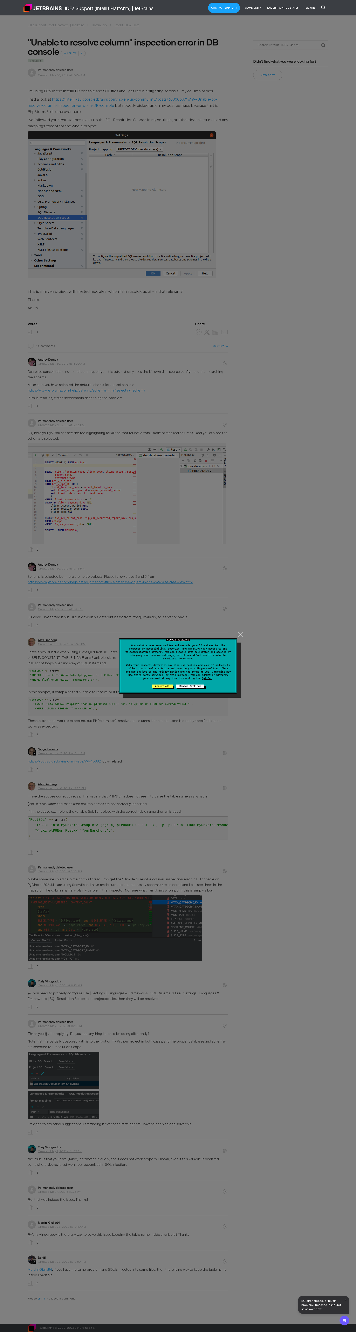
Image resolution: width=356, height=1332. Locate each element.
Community (253, 7)
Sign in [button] (310, 7)
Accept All (162, 686)
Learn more (186, 658)
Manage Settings (190, 686)
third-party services (148, 675)
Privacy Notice (169, 671)
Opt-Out (207, 678)
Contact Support (224, 7)
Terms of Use (200, 671)
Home (42, 8)
